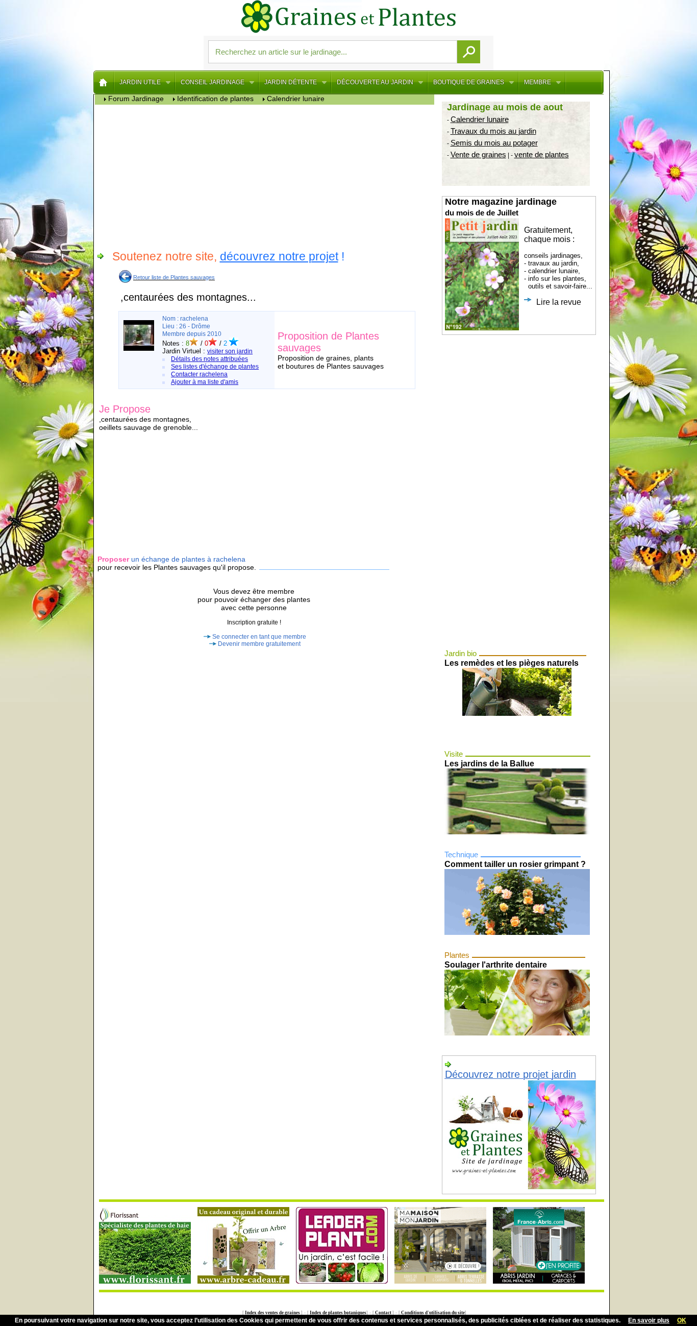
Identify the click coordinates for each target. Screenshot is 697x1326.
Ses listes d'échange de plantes (215, 366)
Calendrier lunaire (480, 119)
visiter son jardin (230, 351)
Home (103, 82)
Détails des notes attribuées (209, 359)
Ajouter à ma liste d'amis (204, 381)
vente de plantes (541, 154)
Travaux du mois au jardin (493, 131)
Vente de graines (478, 154)
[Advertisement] (267, 176)
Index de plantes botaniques (337, 1312)
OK (681, 1320)
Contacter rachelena (199, 374)
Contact (383, 1312)
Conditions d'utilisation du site (432, 1312)
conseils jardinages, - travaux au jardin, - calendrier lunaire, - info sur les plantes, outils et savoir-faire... (518, 251)
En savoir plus (648, 1320)
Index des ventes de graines (272, 1312)
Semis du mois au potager (494, 142)
